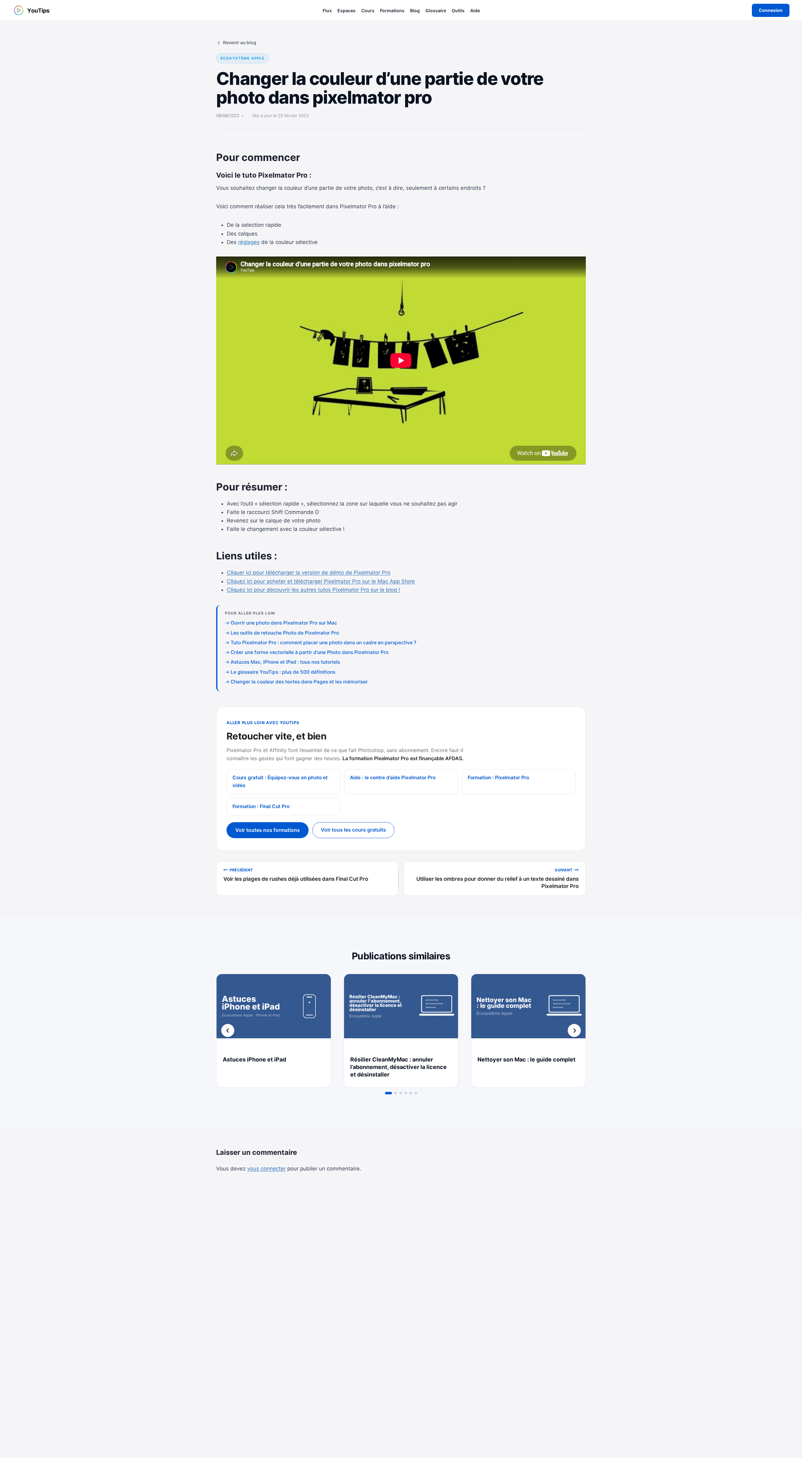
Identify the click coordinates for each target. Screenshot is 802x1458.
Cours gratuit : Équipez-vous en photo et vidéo (280, 781)
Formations (392, 10)
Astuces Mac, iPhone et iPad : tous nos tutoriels (285, 662)
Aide (475, 10)
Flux (327, 10)
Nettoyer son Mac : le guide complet (526, 1059)
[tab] (388, 1093)
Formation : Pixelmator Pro (498, 778)
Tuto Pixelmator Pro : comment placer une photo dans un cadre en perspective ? (323, 643)
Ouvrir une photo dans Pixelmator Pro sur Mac (284, 623)
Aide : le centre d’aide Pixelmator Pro (392, 778)
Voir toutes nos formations (267, 830)
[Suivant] (574, 1030)
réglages (249, 242)
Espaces (346, 10)
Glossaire (435, 10)
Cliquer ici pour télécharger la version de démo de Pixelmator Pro (308, 572)
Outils (458, 10)
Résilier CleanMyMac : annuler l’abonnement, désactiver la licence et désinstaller (398, 1067)
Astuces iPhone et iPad (254, 1059)
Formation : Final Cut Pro (260, 806)
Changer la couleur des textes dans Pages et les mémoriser (299, 682)
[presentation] (273, 1012)
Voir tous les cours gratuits (353, 830)
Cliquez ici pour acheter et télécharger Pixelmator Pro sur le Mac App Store (321, 581)
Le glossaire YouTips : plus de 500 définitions (283, 672)
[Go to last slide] (227, 1030)
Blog (415, 10)
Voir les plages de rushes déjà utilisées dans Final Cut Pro (295, 875)
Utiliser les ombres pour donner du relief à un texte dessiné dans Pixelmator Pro (497, 878)
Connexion (771, 10)
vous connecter (266, 1168)
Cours (367, 10)
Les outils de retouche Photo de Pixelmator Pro (285, 633)
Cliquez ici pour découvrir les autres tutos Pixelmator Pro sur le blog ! (313, 590)
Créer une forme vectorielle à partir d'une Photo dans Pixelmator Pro (309, 652)
